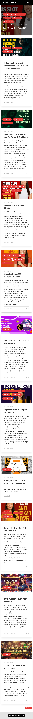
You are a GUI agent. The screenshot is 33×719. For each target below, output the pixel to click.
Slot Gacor (17, 18)
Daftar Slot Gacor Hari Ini (14, 14)
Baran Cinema (9, 2)
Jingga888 (7, 259)
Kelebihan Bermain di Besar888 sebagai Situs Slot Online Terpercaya (16, 65)
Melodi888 (7, 119)
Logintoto (7, 469)
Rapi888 (7, 18)
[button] (31, 2)
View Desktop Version (17, 715)
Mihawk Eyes (9, 25)
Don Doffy (7, 496)
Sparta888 (7, 587)
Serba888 (6, 654)
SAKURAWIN (7, 329)
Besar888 (6, 48)
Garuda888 (7, 513)
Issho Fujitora (9, 377)
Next (27, 708)
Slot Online (8, 21)
